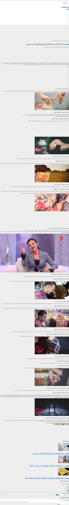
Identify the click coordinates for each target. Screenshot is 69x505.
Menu (68, 9)
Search (57, 494)
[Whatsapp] (61, 424)
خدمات (66, 15)
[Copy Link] (54, 424)
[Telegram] (59, 424)
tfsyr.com (67, 500)
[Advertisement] (38, 33)
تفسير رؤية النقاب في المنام (61, 116)
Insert (58, 504)
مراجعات (65, 12)
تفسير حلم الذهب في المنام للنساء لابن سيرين (50, 453)
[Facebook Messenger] (57, 424)
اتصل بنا (66, 1)
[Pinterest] (63, 424)
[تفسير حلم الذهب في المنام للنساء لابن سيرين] (34, 447)
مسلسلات (65, 4)
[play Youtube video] (34, 253)
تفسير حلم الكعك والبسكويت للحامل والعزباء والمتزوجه (47, 478)
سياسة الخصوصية (64, 2)
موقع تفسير (65, 7)
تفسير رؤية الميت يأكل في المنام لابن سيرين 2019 (49, 465)
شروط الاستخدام (64, 3)
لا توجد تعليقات (46, 46)
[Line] (56, 424)
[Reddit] (64, 424)
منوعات (65, 16)
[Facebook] (68, 424)
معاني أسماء (65, 13)
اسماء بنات (63, 14)
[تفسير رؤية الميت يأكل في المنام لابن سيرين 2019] (34, 459)
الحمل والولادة (64, 19)
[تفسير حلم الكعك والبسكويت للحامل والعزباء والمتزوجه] (34, 472)
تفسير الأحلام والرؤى (63, 11)
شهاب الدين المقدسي (65, 46)
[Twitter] (66, 424)
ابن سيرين (65, 303)
